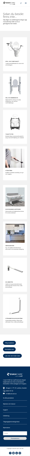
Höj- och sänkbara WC (11, 97)
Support (5, 410)
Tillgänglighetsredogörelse (11, 422)
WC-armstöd (9, 282)
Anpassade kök (9, 245)
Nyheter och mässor (9, 404)
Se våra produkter (8, 398)
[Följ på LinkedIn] (16, 453)
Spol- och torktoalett (12, 61)
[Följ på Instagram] (20, 453)
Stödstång (8, 170)
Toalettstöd (9, 134)
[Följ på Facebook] (10, 453)
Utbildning (6, 416)
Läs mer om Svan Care (12, 356)
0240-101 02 (9, 391)
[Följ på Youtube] (13, 453)
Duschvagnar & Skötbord (13, 209)
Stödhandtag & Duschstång (13, 318)
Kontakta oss (9, 349)
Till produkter (9, 343)
